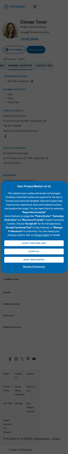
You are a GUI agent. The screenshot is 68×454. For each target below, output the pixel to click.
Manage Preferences (34, 266)
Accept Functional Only (34, 243)
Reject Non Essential (34, 260)
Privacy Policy (42, 235)
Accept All (34, 251)
